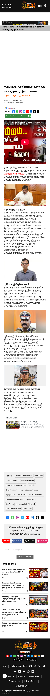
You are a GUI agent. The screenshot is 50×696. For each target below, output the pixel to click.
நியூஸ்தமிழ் (10, 504)
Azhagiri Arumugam (15, 103)
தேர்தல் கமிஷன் (11, 490)
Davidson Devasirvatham (16, 485)
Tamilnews (27, 509)
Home (4, 27)
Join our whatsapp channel (16, 116)
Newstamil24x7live (36, 495)
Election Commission (24, 476)
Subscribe (6, 540)
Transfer (32, 485)
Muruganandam (27, 481)
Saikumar (39, 476)
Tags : (9, 475)
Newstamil (22, 495)
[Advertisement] (25, 58)
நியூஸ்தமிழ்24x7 (31, 499)
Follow (18, 540)
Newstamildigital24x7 (14, 499)
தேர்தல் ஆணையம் (14, 174)
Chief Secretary (12, 481)
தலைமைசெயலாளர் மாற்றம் (29, 490)
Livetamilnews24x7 (13, 509)
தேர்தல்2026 (10, 495)
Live (4, 666)
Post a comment (25, 557)
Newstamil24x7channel (26, 504)
